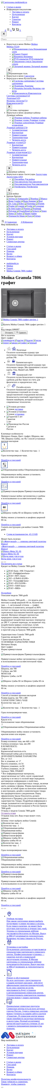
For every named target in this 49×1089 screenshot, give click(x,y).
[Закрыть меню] (9, 70)
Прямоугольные (19, 135)
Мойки (34, 44)
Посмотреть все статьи (11, 564)
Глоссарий (11, 249)
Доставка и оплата (20, 12)
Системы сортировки (18, 96)
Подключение (18, 14)
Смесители (29, 76)
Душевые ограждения (19, 152)
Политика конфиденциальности (16, 1079)
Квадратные (17, 132)
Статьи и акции (14, 7)
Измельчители (15, 103)
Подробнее (6, 593)
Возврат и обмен (14, 256)
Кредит (15, 17)
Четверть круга (19, 140)
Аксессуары (41, 174)
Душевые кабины (17, 127)
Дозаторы (13, 98)
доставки (19, 409)
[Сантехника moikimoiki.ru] (14, 2)
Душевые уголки (16, 142)
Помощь (10, 251)
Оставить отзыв (8, 813)
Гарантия (16, 19)
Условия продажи (15, 236)
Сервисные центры (15, 241)
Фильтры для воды (17, 101)
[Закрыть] (4, 34)
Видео (9, 254)
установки (19, 414)
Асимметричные (19, 130)
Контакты (16, 24)
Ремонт (15, 22)
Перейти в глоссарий (11, 460)
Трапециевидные (20, 137)
